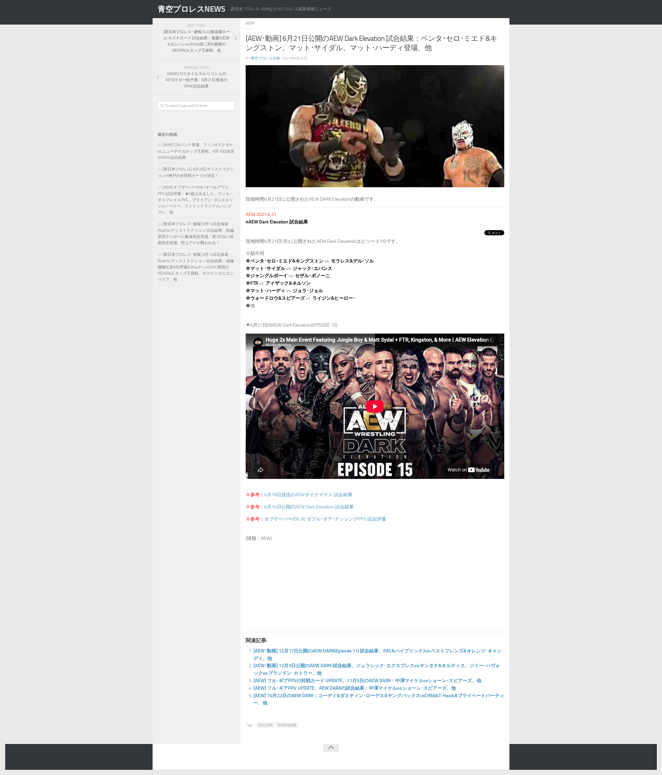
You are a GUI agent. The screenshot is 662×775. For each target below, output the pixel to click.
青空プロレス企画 (265, 58)
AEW (250, 23)
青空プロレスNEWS (191, 9)
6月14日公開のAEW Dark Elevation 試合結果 (309, 507)
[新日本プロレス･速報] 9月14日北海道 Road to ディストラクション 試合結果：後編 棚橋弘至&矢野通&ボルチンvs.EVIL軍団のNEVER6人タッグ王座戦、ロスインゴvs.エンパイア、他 (196, 267)
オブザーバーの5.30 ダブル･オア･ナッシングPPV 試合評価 (325, 519)
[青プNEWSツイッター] (490, 758)
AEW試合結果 (287, 725)
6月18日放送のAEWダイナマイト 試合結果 (308, 495)
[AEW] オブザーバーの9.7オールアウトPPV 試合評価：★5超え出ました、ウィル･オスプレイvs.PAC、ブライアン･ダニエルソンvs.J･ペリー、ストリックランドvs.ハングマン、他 (195, 200)
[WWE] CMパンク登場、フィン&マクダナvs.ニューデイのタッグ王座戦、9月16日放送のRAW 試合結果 (196, 151)
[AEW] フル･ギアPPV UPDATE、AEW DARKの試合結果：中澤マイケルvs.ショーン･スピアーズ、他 (354, 688)
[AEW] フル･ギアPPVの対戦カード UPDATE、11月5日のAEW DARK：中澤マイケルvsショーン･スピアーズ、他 (367, 680)
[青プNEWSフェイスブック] (500, 758)
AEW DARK (265, 725)
